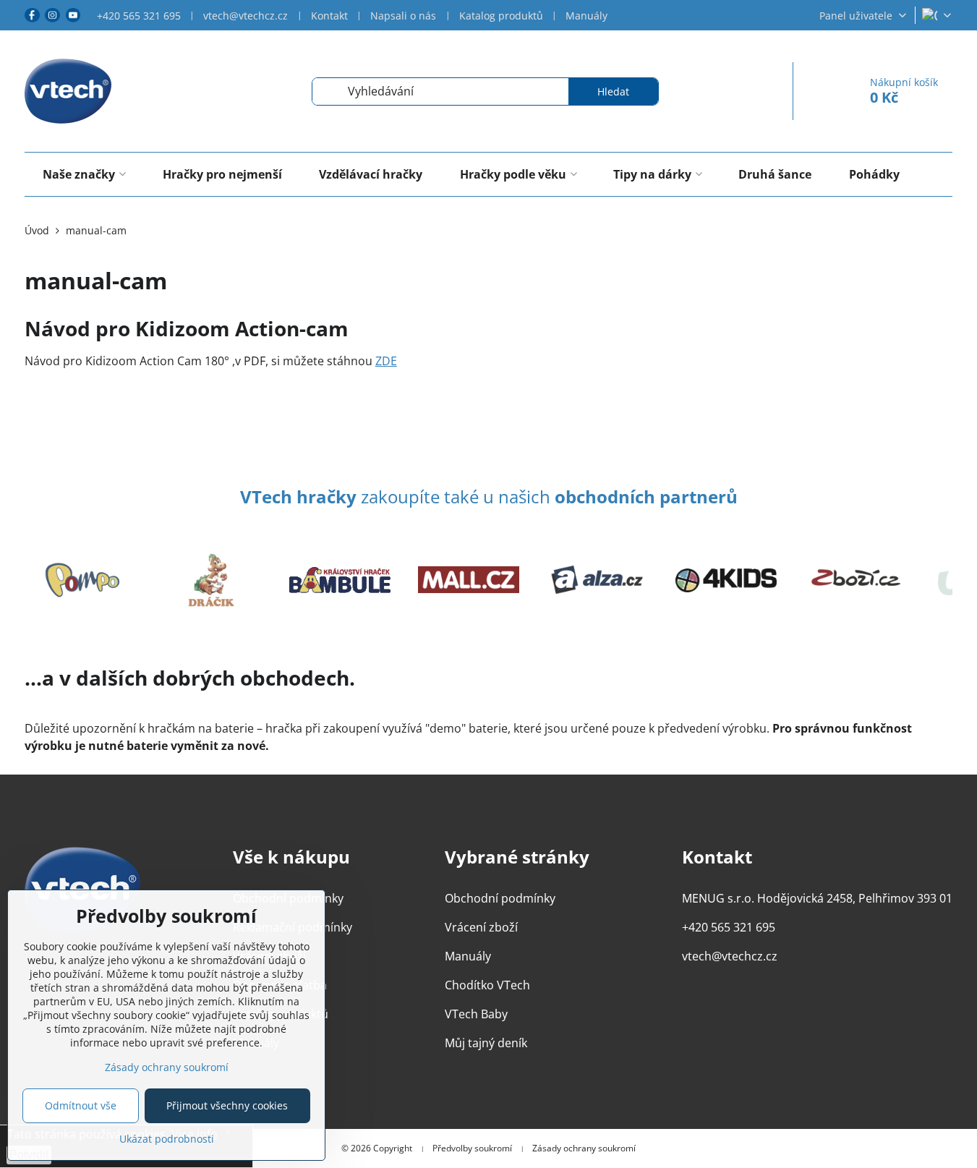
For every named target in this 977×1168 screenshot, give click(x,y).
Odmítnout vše (80, 1105)
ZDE (386, 361)
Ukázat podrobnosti (166, 1139)
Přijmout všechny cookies (227, 1105)
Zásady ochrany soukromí (584, 1148)
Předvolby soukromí (472, 1148)
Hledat (613, 91)
